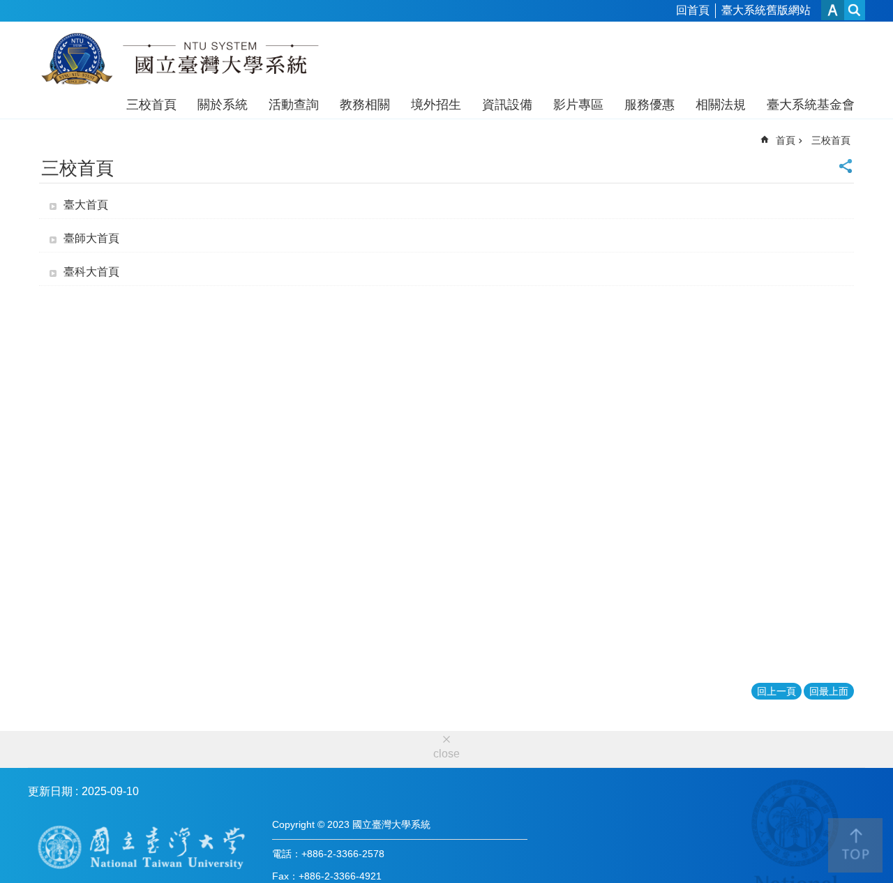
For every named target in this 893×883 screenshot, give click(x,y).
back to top (855, 845)
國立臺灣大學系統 (179, 61)
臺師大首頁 (91, 238)
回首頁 (693, 10)
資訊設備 (507, 105)
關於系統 (222, 105)
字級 (832, 10)
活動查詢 (294, 105)
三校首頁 (151, 105)
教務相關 (365, 105)
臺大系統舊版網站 (766, 10)
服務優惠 (649, 105)
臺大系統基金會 (811, 105)
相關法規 (721, 105)
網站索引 (854, 10)
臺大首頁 (85, 205)
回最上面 (828, 691)
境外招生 (436, 105)
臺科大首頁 (91, 272)
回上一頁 (776, 691)
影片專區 (578, 105)
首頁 (785, 140)
